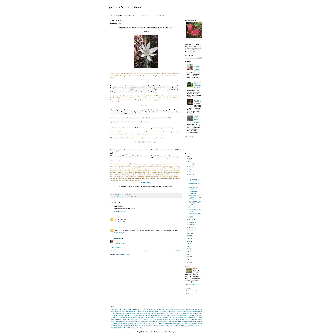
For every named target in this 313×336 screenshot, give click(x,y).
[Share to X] (126, 194)
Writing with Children (137, 327)
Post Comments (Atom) (123, 254)
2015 (188, 233)
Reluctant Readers (171, 325)
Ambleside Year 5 (191, 311)
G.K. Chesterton (118, 196)
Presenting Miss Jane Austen (194, 184)
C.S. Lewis (127, 317)
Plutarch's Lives (146, 182)
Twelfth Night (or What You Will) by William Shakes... (195, 202)
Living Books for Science (173, 323)
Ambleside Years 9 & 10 (151, 313)
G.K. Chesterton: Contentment (193, 192)
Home (146, 251)
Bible (190, 315)
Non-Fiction (143, 325)
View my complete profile (192, 284)
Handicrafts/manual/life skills (185, 321)
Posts (188, 291)
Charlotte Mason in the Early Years (182, 317)
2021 (188, 249)
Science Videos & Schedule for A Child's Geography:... (195, 197)
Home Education (128, 323)
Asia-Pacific (189, 313)
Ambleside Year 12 (153, 311)
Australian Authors (117, 315)
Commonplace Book (148, 319)
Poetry (136, 196)
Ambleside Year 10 (130, 311)
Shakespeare (190, 325)
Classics (129, 319)
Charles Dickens (144, 317)
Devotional (176, 319)
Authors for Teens (143, 315)
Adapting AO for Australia (155, 309)
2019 (188, 243)
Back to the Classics (165, 315)
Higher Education (197, 321)
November (191, 227)
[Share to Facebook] (128, 194)
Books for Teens (119, 317)
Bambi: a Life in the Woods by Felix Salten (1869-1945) (197, 84)
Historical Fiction (117, 323)
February (191, 166)
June (190, 177)
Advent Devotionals (174, 309)
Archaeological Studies (163, 313)
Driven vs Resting (184, 319)
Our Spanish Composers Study (195, 210)
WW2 (127, 327)
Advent (167, 309)
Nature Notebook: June (195, 213)
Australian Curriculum (131, 315)
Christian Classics (116, 319)
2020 (188, 246)
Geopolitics (174, 321)
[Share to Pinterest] (129, 194)
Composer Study (158, 319)
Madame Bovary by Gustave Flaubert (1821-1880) (197, 119)
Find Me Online (161, 15)
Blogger (174, 332)
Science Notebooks (181, 325)
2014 (188, 161)
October (191, 224)
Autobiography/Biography (154, 315)
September (192, 222)
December (191, 230)
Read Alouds (163, 325)
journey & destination (125, 7)
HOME (111, 15)
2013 (188, 159)
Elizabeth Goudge (120, 321)
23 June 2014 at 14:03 (119, 222)
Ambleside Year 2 (163, 311)
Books (194, 315)
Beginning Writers (184, 315)
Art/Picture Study (181, 313)
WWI (130, 327)
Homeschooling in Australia (141, 323)
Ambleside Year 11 (141, 311)
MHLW (182, 323)
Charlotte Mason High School (167, 317)
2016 (188, 236)
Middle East (188, 323)
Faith (127, 321)
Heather (116, 228)
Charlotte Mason (154, 317)
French (169, 321)
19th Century (114, 309)
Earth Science (192, 319)
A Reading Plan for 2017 (197, 100)
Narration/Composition (117, 325)
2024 (188, 257)
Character (137, 317)
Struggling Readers (198, 325)
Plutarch (133, 196)
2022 (188, 251)
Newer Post (114, 251)
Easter (197, 319)
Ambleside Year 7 (120, 313)
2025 (188, 259)
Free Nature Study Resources (160, 321)
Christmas (123, 319)
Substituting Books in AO (118, 327)
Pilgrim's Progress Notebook (193, 188)
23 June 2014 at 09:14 (119, 211)
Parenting (149, 325)
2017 (188, 238)
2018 (188, 241)
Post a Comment (116, 247)
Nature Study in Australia (132, 326)
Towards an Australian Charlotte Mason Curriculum (144, 15)
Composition (165, 319)
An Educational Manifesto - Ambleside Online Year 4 (197, 68)
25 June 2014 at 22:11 (119, 232)
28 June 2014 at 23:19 (119, 243)
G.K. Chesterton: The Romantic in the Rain (195, 180)
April (190, 171)
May (190, 174)
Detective (171, 319)
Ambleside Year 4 (181, 311)
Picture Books (156, 325)
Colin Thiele (139, 319)
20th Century (122, 309)
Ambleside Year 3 (172, 311)
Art (175, 313)
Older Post (178, 251)
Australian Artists (197, 313)
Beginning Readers (174, 315)
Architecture (171, 313)
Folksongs (137, 321)
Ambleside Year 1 (120, 311)
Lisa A (116, 217)
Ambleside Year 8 (130, 313)
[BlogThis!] (125, 194)
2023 (188, 254)
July (190, 217)
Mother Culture (126, 196)
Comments (190, 294)
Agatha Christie (190, 309)
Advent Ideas (182, 309)
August (191, 219)
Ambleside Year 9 (140, 313)
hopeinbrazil (117, 238)
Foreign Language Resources (146, 321)
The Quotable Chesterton (146, 80)
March (191, 169)
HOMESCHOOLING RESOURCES (123, 15)
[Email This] (123, 194)
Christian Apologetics (196, 317)
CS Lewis (132, 317)
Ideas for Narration (153, 323)
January (191, 164)
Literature (161, 323)
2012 (188, 156)
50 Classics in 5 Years (136, 309)
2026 (188, 262)
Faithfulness (131, 321)
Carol (196, 268)
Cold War (134, 319)
